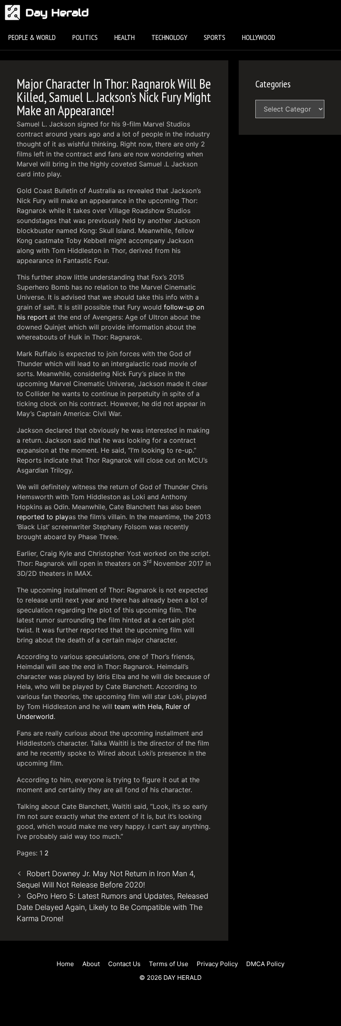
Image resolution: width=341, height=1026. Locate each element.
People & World (32, 37)
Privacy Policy (217, 964)
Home (65, 964)
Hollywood (258, 37)
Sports (214, 37)
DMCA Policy (265, 964)
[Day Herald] (14, 12)
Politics (85, 37)
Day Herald (57, 12)
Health (124, 37)
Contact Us (124, 964)
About (91, 964)
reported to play (43, 517)
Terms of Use (168, 964)
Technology (169, 37)
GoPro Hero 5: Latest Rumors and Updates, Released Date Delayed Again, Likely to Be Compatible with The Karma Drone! (112, 907)
